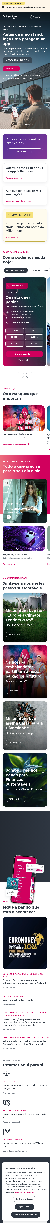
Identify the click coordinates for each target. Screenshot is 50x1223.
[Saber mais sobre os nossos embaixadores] (24, 418)
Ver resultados (9, 1005)
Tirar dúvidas (9, 1093)
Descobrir (7, 564)
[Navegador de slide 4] (32, 124)
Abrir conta (23, 151)
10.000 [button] (14, 337)
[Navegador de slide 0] (17, 124)
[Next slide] (29, 375)
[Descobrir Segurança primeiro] (24, 538)
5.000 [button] (34, 331)
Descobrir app (12, 178)
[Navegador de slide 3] (27, 124)
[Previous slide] (21, 375)
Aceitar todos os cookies (26, 1214)
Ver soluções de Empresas (18, 201)
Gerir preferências (24, 1199)
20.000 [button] (15, 343)
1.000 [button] (15, 331)
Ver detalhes (24, 360)
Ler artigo (13, 742)
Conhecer (13, 691)
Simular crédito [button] (22, 354)
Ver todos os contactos (13, 1151)
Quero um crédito (17, 270)
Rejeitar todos (25, 1207)
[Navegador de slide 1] (20, 124)
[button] (10, 17)
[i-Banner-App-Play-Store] (31, 839)
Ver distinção (14, 634)
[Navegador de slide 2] (22, 124)
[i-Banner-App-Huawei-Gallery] (24, 843)
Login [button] (37, 17)
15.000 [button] (34, 337)
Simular (9, 68)
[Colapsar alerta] (25, 9)
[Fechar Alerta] (46, 4)
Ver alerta (10, 237)
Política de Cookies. (24, 1192)
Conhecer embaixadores (14, 444)
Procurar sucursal (11, 1122)
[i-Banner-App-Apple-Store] (16, 839)
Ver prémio (13, 799)
